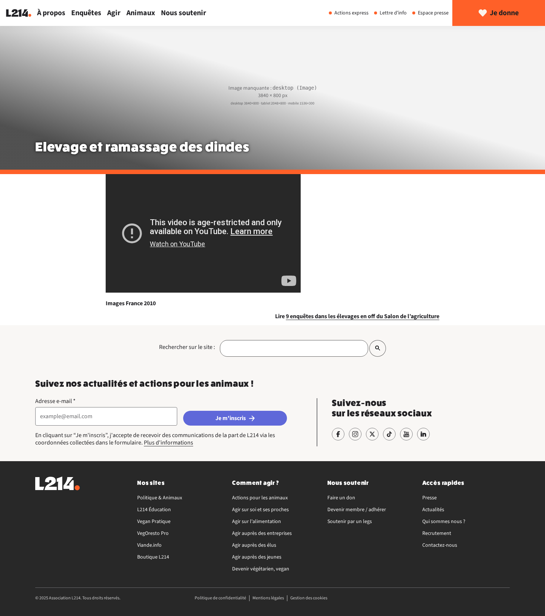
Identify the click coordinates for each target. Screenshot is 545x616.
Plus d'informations (168, 443)
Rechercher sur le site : (187, 347)
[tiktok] (389, 434)
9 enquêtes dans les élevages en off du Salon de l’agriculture (362, 316)
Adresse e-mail (55, 401)
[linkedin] (423, 434)
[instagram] (355, 434)
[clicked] (377, 348)
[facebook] (338, 434)
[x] (372, 434)
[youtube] (406, 434)
